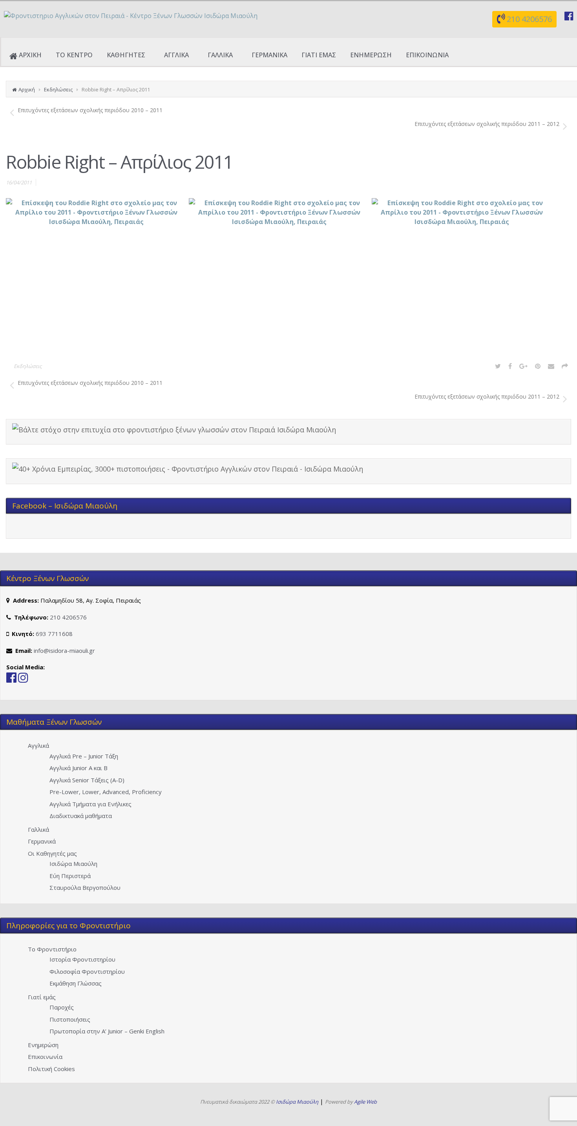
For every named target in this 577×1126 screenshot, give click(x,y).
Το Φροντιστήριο (52, 949)
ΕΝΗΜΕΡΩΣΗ (371, 55)
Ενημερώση (43, 1045)
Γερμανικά (42, 841)
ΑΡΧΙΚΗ (30, 55)
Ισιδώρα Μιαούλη (73, 863)
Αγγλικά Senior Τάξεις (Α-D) (86, 780)
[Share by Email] (551, 366)
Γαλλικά (38, 829)
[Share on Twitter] (498, 366)
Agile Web (365, 1101)
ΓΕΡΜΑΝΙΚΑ (269, 55)
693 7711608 (54, 634)
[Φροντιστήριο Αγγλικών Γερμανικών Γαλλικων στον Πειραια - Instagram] (23, 679)
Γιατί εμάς (42, 997)
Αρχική (26, 89)
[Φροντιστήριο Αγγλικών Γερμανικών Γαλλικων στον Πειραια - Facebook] (11, 679)
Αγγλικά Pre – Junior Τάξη (83, 756)
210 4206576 (529, 19)
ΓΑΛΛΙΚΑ (220, 55)
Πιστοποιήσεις (69, 1019)
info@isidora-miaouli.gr (64, 650)
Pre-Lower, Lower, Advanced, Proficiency (105, 792)
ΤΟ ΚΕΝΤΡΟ (74, 55)
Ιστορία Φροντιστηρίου (82, 959)
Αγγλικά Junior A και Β (78, 768)
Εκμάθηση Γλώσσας (75, 983)
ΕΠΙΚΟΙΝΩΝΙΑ (427, 55)
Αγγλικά (38, 745)
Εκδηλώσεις (58, 89)
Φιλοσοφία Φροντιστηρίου (87, 971)
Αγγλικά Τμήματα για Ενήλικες (90, 804)
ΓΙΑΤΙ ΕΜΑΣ (318, 55)
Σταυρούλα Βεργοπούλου (85, 887)
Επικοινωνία (45, 1056)
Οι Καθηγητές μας (52, 853)
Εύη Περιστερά (70, 876)
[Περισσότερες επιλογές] (565, 366)
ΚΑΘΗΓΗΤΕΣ (126, 55)
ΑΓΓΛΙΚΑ (176, 55)
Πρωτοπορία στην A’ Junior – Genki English (106, 1031)
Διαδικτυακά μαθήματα (80, 816)
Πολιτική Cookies (51, 1069)
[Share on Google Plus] (523, 366)
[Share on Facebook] (510, 366)
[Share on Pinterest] (538, 366)
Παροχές (61, 1007)
